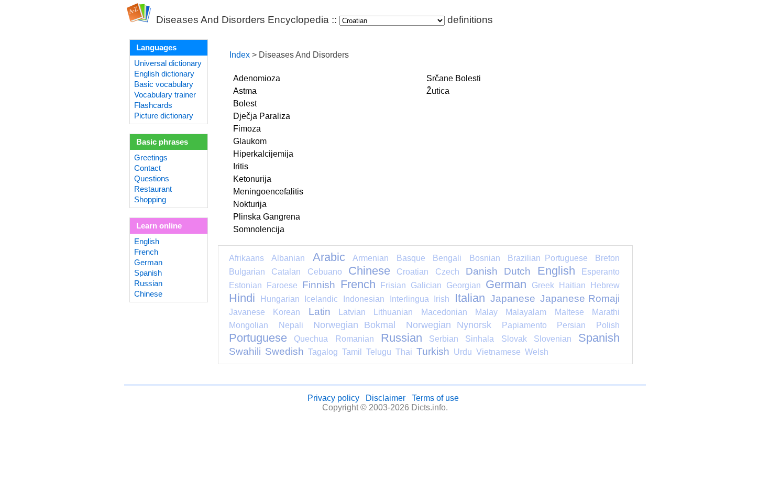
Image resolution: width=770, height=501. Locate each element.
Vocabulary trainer (165, 95)
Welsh (536, 351)
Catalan (286, 271)
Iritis (240, 166)
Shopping (150, 199)
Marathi (606, 312)
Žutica (437, 90)
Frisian (393, 285)
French (146, 252)
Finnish (318, 284)
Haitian (572, 285)
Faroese (282, 285)
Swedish (284, 351)
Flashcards (153, 105)
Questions (151, 179)
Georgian (463, 285)
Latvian (352, 312)
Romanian (354, 338)
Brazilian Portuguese (547, 258)
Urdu (463, 351)
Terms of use (435, 398)
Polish (608, 325)
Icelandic (321, 299)
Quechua (311, 338)
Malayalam (525, 312)
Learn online (159, 226)
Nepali (291, 325)
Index (239, 54)
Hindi (242, 297)
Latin (320, 311)
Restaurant (153, 189)
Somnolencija (258, 229)
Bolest (245, 103)
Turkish (432, 351)
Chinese (148, 294)
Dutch (517, 271)
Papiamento (524, 325)
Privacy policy (333, 398)
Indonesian (363, 299)
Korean (286, 312)
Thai (403, 351)
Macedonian (444, 312)
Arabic (329, 257)
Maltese (569, 312)
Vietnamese (498, 351)
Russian (148, 283)
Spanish (148, 273)
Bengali (447, 258)
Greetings (151, 158)
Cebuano (324, 271)
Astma (245, 90)
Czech (447, 271)
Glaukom (250, 141)
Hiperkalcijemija (263, 153)
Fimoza (247, 128)
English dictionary (164, 74)
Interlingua (409, 299)
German (148, 262)
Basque (411, 258)
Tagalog (323, 351)
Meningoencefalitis (268, 191)
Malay (486, 312)
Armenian (371, 258)
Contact (147, 168)
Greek (543, 285)
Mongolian (248, 325)
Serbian (443, 338)
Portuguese (258, 337)
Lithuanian (393, 312)
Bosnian (484, 258)
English (146, 241)
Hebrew (605, 285)
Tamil (352, 351)
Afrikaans (246, 258)
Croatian (412, 271)
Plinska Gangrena (266, 216)
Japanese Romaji (580, 298)
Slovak (514, 338)
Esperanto (600, 271)
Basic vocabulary (163, 84)
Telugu (378, 351)
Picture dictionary (163, 116)
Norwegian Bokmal (354, 325)
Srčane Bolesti (453, 78)
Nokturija (250, 204)
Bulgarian (247, 271)
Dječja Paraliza (261, 116)
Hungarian (280, 299)
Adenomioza (256, 78)
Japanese (512, 298)
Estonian (245, 285)
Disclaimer (385, 398)
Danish (482, 271)
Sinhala (479, 338)
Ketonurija (252, 179)
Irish (441, 299)
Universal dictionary (168, 63)
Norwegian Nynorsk (448, 325)
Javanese (247, 312)
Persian (571, 325)
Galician (426, 285)
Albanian (288, 258)
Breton (607, 258)
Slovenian (552, 338)
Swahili (245, 351)
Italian (470, 297)
